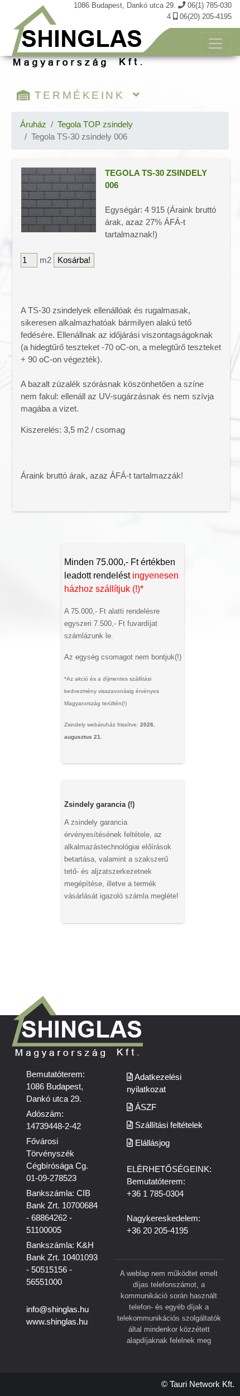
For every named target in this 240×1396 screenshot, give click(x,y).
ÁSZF (144, 1107)
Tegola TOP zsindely (95, 124)
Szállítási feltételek (168, 1125)
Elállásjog (151, 1143)
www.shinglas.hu (57, 1321)
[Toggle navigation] (215, 43)
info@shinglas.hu (57, 1309)
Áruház (33, 124)
